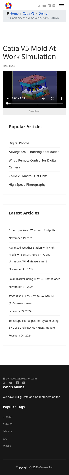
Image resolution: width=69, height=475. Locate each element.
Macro (7, 445)
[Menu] (61, 6)
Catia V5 (8, 424)
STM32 (7, 417)
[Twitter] (39, 6)
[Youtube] (44, 6)
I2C (5, 438)
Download (34, 111)
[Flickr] (54, 6)
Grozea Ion (46, 467)
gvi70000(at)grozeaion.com (21, 378)
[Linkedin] (49, 6)
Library (7, 431)
